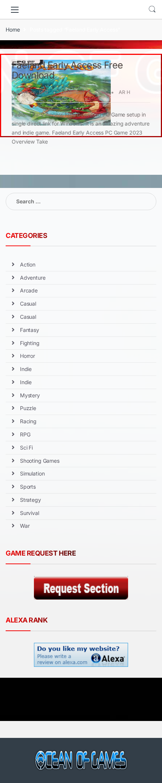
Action (27, 264)
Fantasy (29, 330)
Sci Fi (26, 447)
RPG (44, 92)
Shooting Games (40, 460)
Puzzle (28, 408)
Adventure (24, 92)
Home (13, 29)
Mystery (30, 395)
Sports (28, 486)
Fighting (30, 343)
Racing (28, 421)
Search (152, 9)
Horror (27, 356)
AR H (124, 92)
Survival (29, 513)
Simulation (32, 473)
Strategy (30, 500)
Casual (28, 303)
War (25, 526)
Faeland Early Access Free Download (67, 70)
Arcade (29, 290)
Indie (26, 369)
